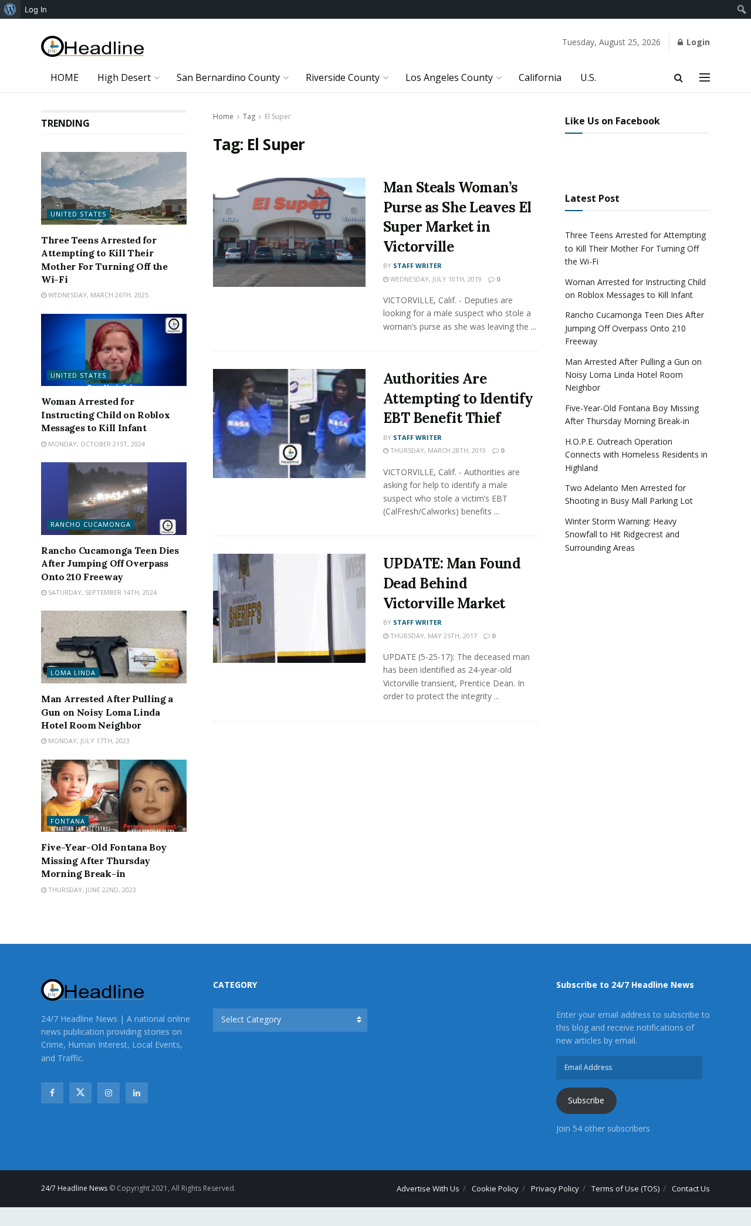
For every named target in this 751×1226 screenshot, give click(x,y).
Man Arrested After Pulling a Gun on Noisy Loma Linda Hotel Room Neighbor (107, 712)
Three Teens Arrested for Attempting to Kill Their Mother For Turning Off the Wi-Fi (635, 248)
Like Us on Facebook (612, 120)
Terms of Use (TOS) (625, 1188)
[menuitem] (10, 9)
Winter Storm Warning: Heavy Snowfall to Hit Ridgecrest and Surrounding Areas (622, 534)
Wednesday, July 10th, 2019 (435, 279)
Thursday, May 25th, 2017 (432, 635)
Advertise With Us (428, 1188)
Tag (249, 116)
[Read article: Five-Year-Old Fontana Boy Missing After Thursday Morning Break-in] (114, 796)
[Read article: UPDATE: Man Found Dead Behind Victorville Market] (289, 608)
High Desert (124, 77)
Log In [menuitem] (36, 9)
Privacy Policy (555, 1188)
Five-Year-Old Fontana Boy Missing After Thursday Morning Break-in (104, 860)
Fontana (67, 821)
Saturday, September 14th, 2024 (101, 592)
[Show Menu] (704, 77)
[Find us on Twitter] (80, 1092)
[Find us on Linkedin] (137, 1092)
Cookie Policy (495, 1188)
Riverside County (343, 77)
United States (78, 213)
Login (697, 42)
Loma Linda (73, 672)
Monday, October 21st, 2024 (95, 443)
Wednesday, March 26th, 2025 (97, 294)
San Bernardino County (228, 77)
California (540, 77)
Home (223, 116)
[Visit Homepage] (92, 46)
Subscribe (586, 1100)
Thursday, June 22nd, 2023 (91, 889)
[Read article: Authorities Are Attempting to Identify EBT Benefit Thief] (289, 423)
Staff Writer (417, 265)
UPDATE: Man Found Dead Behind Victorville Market (452, 583)
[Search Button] (678, 77)
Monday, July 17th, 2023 (88, 740)
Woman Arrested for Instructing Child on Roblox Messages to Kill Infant (105, 414)
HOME (64, 77)
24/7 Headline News (74, 1188)
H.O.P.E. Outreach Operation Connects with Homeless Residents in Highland (636, 454)
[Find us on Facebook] (52, 1092)
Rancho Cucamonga (90, 524)
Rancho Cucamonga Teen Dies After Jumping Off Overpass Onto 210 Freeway (110, 563)
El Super (278, 116)
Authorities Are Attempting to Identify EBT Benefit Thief (458, 398)
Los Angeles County (449, 77)
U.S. (588, 77)
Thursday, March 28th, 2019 (437, 450)
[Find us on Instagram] (108, 1092)
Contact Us (691, 1188)
